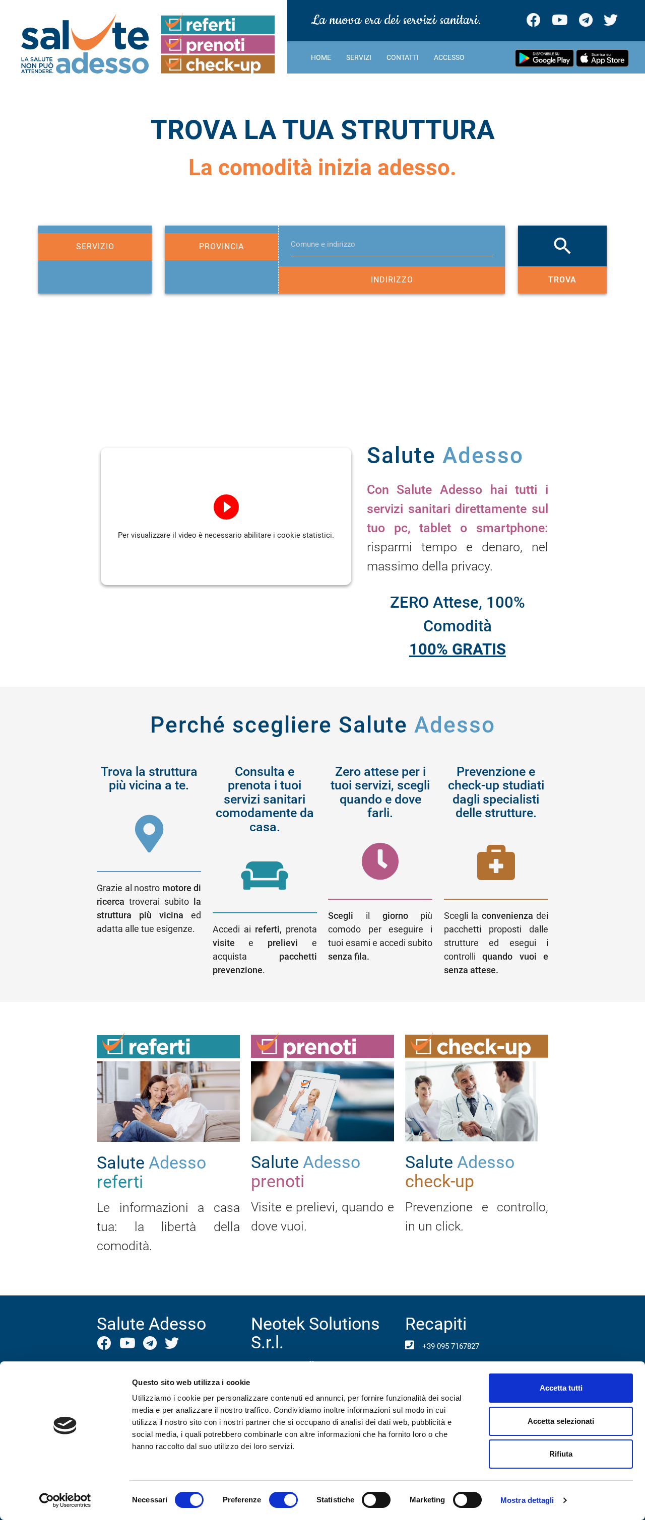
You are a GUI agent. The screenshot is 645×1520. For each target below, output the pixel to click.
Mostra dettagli (527, 1500)
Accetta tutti (561, 1388)
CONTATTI (402, 57)
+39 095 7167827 (449, 1346)
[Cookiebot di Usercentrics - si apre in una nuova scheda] (65, 1500)
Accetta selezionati (561, 1421)
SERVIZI (358, 57)
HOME (321, 57)
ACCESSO (449, 57)
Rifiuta (560, 1454)
